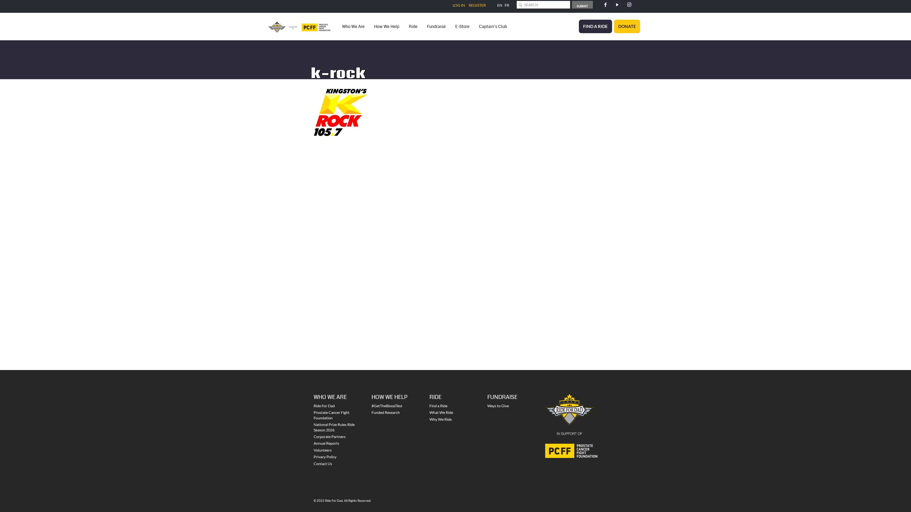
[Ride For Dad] (299, 26)
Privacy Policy (325, 456)
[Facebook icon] (605, 5)
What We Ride (441, 412)
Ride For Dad (324, 405)
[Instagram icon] (629, 5)
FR (507, 5)
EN (499, 5)
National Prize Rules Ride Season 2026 (334, 427)
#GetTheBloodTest (387, 405)
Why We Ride (440, 419)
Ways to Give (498, 405)
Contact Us (323, 463)
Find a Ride (438, 405)
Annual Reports (326, 443)
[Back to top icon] (888, 502)
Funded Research (386, 412)
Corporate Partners (330, 436)
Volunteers (323, 450)
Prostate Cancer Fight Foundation (331, 415)
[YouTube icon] (617, 5)
